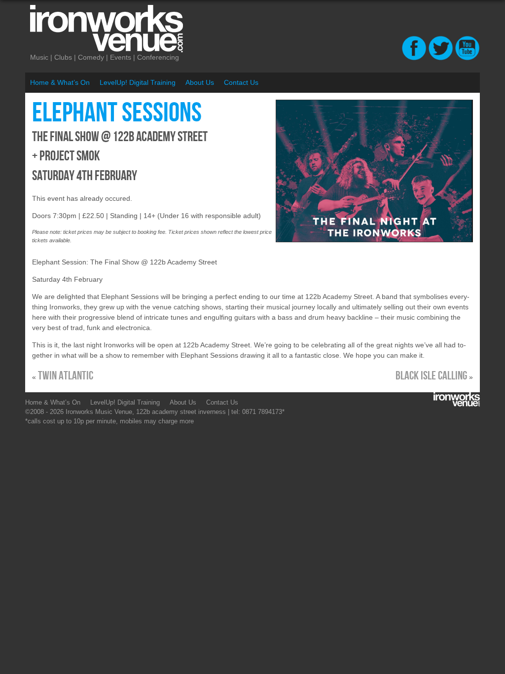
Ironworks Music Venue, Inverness (148, 28)
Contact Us (241, 82)
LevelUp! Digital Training (138, 82)
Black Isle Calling (431, 376)
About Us (199, 82)
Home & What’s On (60, 82)
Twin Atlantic (65, 376)
